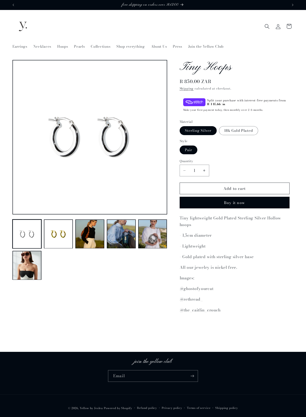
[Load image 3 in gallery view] (89, 234)
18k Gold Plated (238, 130)
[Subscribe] (192, 376)
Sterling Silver (198, 130)
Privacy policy (172, 408)
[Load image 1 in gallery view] (26, 234)
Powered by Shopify (118, 408)
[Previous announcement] (13, 5)
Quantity (186, 161)
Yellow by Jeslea (91, 408)
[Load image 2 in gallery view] (58, 234)
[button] (266, 26)
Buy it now (234, 202)
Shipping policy (226, 408)
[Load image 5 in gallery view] (152, 234)
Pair (188, 150)
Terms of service (198, 408)
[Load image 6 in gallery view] (26, 265)
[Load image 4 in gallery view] (121, 234)
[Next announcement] (292, 5)
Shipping (187, 88)
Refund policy (147, 408)
